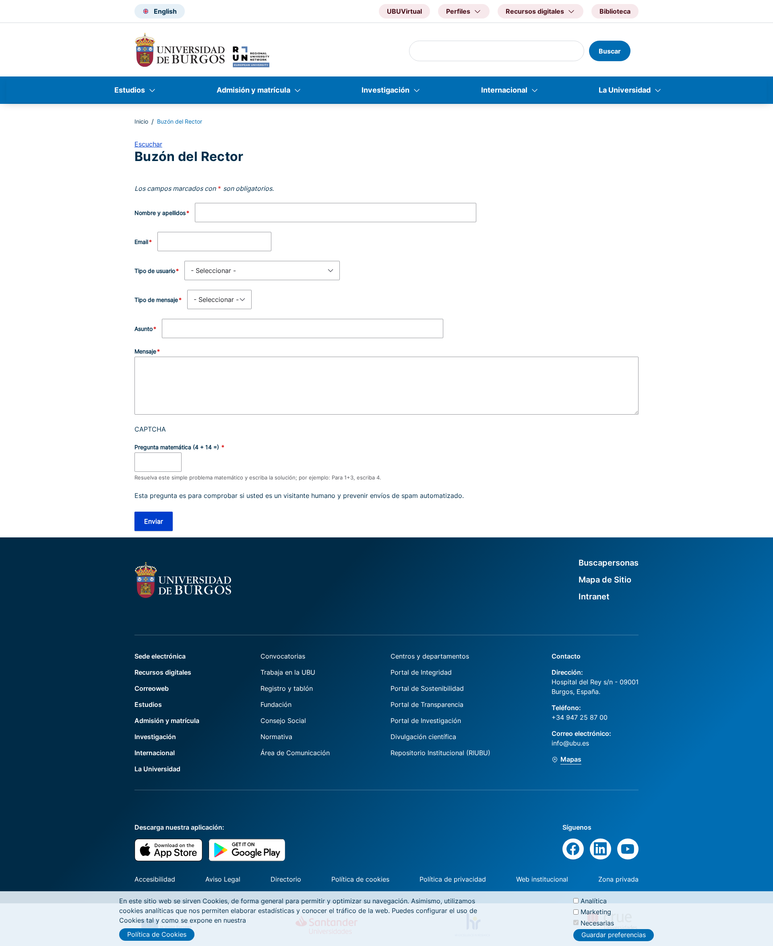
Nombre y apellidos (160, 212)
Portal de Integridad (421, 672)
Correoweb (151, 688)
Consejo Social (283, 721)
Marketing (596, 912)
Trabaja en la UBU (287, 672)
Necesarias (597, 923)
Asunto (143, 328)
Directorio (286, 879)
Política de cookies (360, 879)
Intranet (594, 596)
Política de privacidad (453, 879)
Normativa (276, 737)
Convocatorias (282, 656)
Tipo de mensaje (156, 299)
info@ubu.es (570, 743)
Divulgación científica (423, 737)
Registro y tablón (286, 688)
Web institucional (542, 879)
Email (141, 241)
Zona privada (618, 879)
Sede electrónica (160, 656)
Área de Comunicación (295, 753)
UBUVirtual (404, 11)
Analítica (594, 901)
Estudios (129, 90)
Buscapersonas (609, 563)
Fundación (275, 704)
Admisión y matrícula (253, 90)
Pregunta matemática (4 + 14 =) (177, 447)
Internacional (504, 90)
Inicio (141, 121)
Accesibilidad (154, 879)
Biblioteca (614, 11)
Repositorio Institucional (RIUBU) (440, 753)
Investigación (385, 90)
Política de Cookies (156, 934)
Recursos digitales (162, 672)
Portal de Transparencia (427, 704)
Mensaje (145, 351)
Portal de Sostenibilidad (427, 688)
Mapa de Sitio (605, 580)
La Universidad (625, 90)
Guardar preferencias (613, 935)
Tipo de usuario (154, 270)
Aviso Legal (222, 879)
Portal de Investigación (426, 721)
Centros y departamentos (430, 656)
